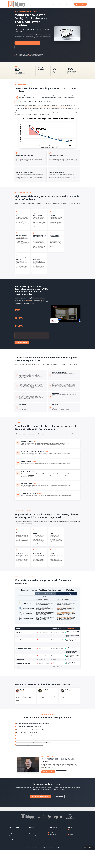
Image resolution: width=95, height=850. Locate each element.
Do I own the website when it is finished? (26, 732)
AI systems (43, 267)
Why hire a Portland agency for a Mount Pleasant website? (30, 739)
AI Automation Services (33, 835)
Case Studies (11, 833)
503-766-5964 (80, 4)
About (54, 4)
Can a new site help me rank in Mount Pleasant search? (30, 729)
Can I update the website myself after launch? (27, 735)
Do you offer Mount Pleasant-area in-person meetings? (29, 745)
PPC (22, 241)
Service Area (11, 839)
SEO (19, 241)
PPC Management (32, 833)
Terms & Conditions (49, 847)
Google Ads (21, 267)
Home (49, 4)
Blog (66, 4)
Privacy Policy (41, 847)
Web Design (31, 829)
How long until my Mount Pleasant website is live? (28, 726)
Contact (70, 4)
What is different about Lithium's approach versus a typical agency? (33, 742)
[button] (47, 723)
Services (59, 4)
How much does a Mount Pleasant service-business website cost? (32, 723)
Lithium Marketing (64, 847)
